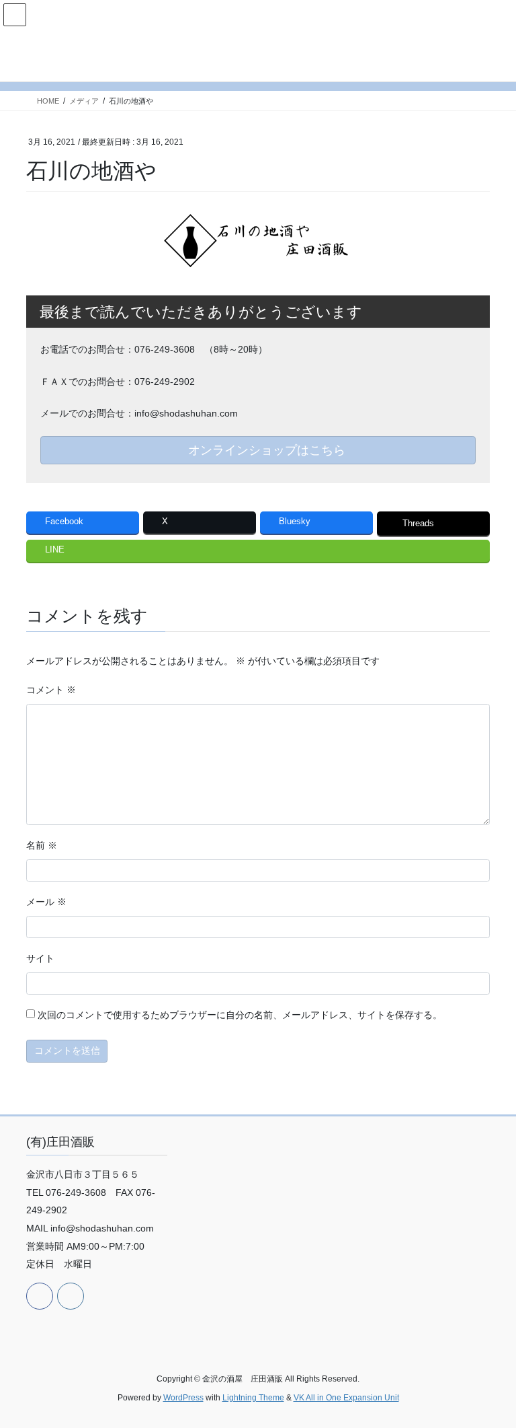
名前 (41, 845)
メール (46, 901)
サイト (40, 958)
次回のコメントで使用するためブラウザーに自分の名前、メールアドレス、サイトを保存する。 (240, 1014)
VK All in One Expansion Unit (346, 1397)
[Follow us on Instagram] (70, 1296)
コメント (51, 689)
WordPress (183, 1397)
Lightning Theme (253, 1397)
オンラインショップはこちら (265, 450)
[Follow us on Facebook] (39, 1296)
